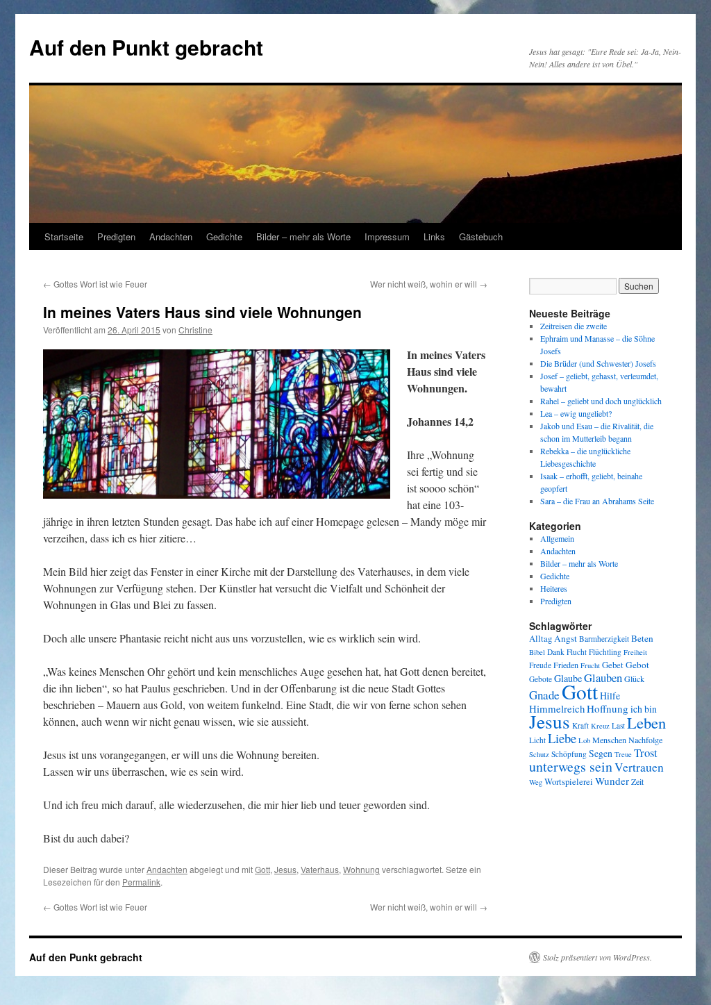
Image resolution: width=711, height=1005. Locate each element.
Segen (600, 753)
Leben (646, 722)
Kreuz (600, 726)
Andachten (170, 236)
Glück (634, 678)
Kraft (580, 725)
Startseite (63, 236)
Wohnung (361, 869)
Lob (584, 740)
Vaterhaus (320, 869)
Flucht (577, 652)
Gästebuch (481, 236)
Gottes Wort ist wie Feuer (95, 284)
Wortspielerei (568, 782)
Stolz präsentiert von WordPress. (597, 957)
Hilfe (610, 695)
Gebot (637, 664)
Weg (535, 782)
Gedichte (224, 236)
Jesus (285, 869)
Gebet (613, 665)
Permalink (141, 882)
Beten (642, 638)
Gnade (544, 695)
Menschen (609, 739)
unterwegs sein (570, 766)
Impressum (387, 236)
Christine (195, 329)
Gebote (540, 679)
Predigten (116, 236)
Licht (537, 740)
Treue (623, 754)
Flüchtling (605, 652)
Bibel (537, 652)
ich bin (643, 708)
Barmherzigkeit (604, 638)
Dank (555, 652)
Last (618, 725)
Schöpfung (569, 754)
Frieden (565, 664)
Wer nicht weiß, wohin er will (428, 284)
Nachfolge (645, 739)
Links (434, 236)
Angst (565, 638)
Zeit (637, 781)
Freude (540, 665)
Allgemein (557, 538)
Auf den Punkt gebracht (146, 47)
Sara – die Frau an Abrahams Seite (597, 500)
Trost (646, 753)
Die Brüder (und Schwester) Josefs (598, 363)
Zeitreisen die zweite (573, 325)
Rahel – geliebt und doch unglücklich (601, 400)
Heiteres (553, 588)
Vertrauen (639, 767)
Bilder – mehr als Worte (303, 236)
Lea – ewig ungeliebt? (576, 413)
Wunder (612, 781)
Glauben (603, 678)
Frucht (590, 665)
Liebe (562, 738)
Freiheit (635, 652)
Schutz (539, 754)
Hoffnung (607, 708)
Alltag (540, 639)
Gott (262, 869)
